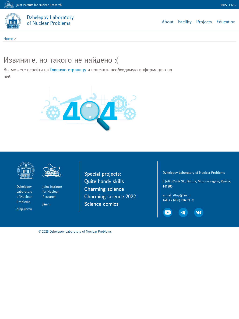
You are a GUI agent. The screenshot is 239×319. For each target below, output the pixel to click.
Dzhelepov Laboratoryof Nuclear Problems (50, 20)
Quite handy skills (104, 181)
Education (226, 22)
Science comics (101, 204)
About (167, 22)
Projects (204, 22)
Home (8, 38)
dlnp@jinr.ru (181, 195)
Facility (185, 22)
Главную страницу (68, 70)
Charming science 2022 (110, 197)
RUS (224, 5)
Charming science (104, 189)
